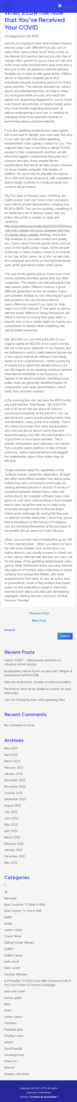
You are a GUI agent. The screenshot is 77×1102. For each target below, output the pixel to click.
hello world (11, 961)
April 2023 (11, 754)
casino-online (13, 930)
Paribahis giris (13, 1029)
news (7, 1010)
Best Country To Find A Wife (23, 910)
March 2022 (12, 837)
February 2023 (14, 767)
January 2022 (13, 850)
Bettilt (7, 917)
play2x (8, 1042)
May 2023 (11, 748)
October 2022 (13, 793)
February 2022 (14, 843)
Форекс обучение (16, 1074)
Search (9, 630)
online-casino (13, 1016)
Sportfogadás (13, 1048)
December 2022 (14, 780)
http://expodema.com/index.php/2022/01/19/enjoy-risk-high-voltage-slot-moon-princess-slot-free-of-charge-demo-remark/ (38, 230)
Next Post (39, 620)
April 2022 (11, 831)
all (5, 891)
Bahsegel (10, 898)
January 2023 (13, 773)
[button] (7, 6)
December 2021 (14, 856)
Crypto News (13, 936)
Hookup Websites (15, 974)
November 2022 (15, 786)
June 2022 (11, 818)
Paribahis (10, 1023)
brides (8, 923)
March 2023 (12, 761)
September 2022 (15, 799)
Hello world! (12, 968)
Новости (10, 1061)
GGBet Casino (13, 955)
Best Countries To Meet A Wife (24, 904)
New (7, 1004)
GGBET (9, 949)
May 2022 (11, 824)
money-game (13, 997)
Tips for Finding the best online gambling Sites (34, 699)
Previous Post (39, 613)
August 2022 (12, 805)
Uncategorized (15, 36)
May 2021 (10, 862)
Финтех (9, 1067)
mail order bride (14, 991)
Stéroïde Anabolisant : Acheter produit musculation (37, 682)
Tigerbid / (24, 1096)
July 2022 (10, 812)
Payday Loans (13, 1035)
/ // (44, 1096)
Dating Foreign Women (19, 942)
